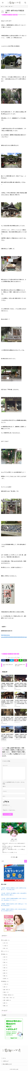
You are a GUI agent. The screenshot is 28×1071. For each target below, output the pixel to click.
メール (4, 791)
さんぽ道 (6, 940)
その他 (5, 945)
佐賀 (5, 957)
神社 (14, 14)
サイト (4, 796)
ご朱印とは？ (6, 1061)
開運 (5, 1005)
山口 (5, 965)
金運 (5, 1003)
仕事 (5, 986)
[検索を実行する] (25, 861)
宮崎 (5, 962)
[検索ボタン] (25, 2)
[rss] (15, 857)
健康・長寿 (4, 14)
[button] (3, 660)
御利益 (5, 981)
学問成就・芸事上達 (8, 994)
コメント (5, 765)
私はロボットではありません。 (10, 810)
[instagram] (13, 857)
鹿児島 (5, 978)
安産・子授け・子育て (8, 997)
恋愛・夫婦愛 (10, 14)
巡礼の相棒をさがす (7, 1064)
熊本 (5, 970)
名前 (4, 786)
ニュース (6, 951)
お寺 (5, 942)
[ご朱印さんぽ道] (14, 2)
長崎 (5, 975)
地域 (5, 954)
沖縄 (5, 967)
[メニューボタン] (2, 2)
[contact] (16, 857)
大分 (5, 959)
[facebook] (11, 857)
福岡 (16, 14)
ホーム (4, 1058)
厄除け (6, 992)
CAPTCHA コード (6, 805)
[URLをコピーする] (25, 660)
